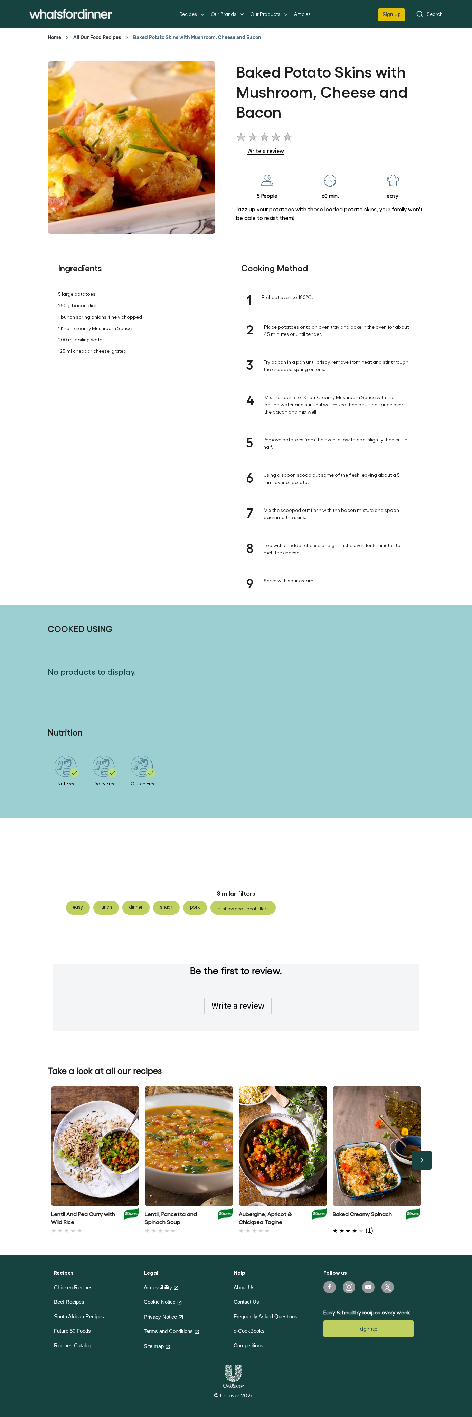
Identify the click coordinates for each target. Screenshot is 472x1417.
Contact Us (246, 1302)
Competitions (248, 1345)
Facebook (329, 1287)
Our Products (265, 14)
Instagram (349, 1287)
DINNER (136, 906)
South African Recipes (79, 1316)
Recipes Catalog (72, 1345)
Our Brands (223, 14)
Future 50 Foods (72, 1331)
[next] (422, 1160)
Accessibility (158, 1287)
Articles (302, 14)
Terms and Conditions (168, 1331)
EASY (78, 906)
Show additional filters (246, 908)
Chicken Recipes (73, 1287)
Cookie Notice (160, 1302)
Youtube (368, 1287)
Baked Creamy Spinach (362, 1214)
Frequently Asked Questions (266, 1316)
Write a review (237, 1005)
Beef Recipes (69, 1302)
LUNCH (106, 906)
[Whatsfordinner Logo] (70, 14)
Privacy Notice (160, 1317)
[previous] (50, 1160)
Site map (154, 1346)
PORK (195, 906)
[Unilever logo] (233, 1375)
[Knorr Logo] (131, 1216)
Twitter (387, 1287)
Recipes (188, 14)
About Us (244, 1287)
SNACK (166, 906)
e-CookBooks (249, 1331)
